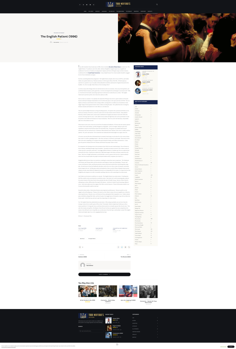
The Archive (56, 32)
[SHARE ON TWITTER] (121, 247)
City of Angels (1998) (82, 228)
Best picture (82, 238)
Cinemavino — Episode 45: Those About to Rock (148, 302)
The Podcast (61, 32)
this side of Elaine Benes (115, 67)
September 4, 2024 (87, 298)
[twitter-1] (83, 4)
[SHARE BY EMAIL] (125, 247)
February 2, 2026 (145, 93)
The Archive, (150, 71)
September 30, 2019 (148, 299)
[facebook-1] (79, 4)
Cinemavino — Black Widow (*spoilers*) (108, 301)
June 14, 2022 (128, 298)
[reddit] (90, 4)
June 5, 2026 (115, 322)
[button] (80, 247)
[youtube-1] (86, 4)
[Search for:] (91, 331)
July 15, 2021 (108, 298)
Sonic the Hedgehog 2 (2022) (128, 300)
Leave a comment (103, 274)
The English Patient (91, 238)
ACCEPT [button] (230, 346)
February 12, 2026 (145, 85)
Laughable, (144, 71)
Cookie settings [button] (223, 346)
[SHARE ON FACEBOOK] (118, 247)
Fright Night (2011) (99, 228)
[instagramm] (93, 4)
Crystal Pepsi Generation (94, 73)
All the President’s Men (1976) (87, 300)
